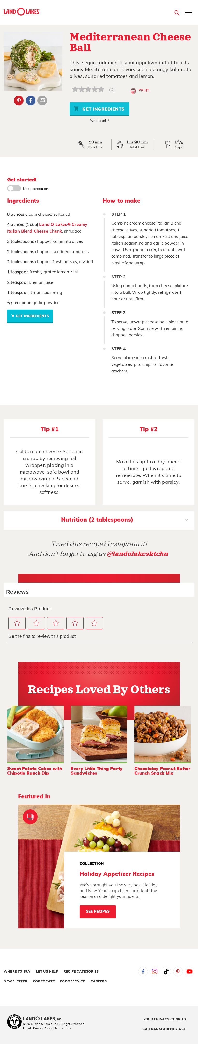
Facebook (30, 100)
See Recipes (98, 911)
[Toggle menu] (188, 13)
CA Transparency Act (164, 1029)
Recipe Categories (81, 971)
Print (144, 90)
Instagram (154, 971)
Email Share (42, 100)
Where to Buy (17, 971)
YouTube (189, 971)
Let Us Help (47, 971)
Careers (99, 981)
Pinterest (19, 100)
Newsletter (15, 981)
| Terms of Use (63, 1028)
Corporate (44, 981)
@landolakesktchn (137, 554)
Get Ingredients (103, 109)
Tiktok (166, 971)
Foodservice (72, 981)
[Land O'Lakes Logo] (22, 12)
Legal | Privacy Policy (37, 1028)
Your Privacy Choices (164, 1019)
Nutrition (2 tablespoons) (97, 520)
